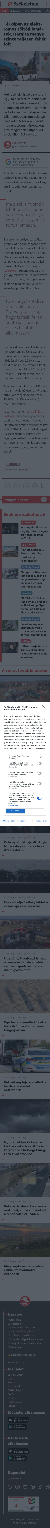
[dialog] (25, 764)
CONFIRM (15, 811)
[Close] (44, 707)
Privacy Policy (41, 821)
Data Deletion (9, 821)
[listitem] (25, 757)
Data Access (25, 821)
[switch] (39, 763)
